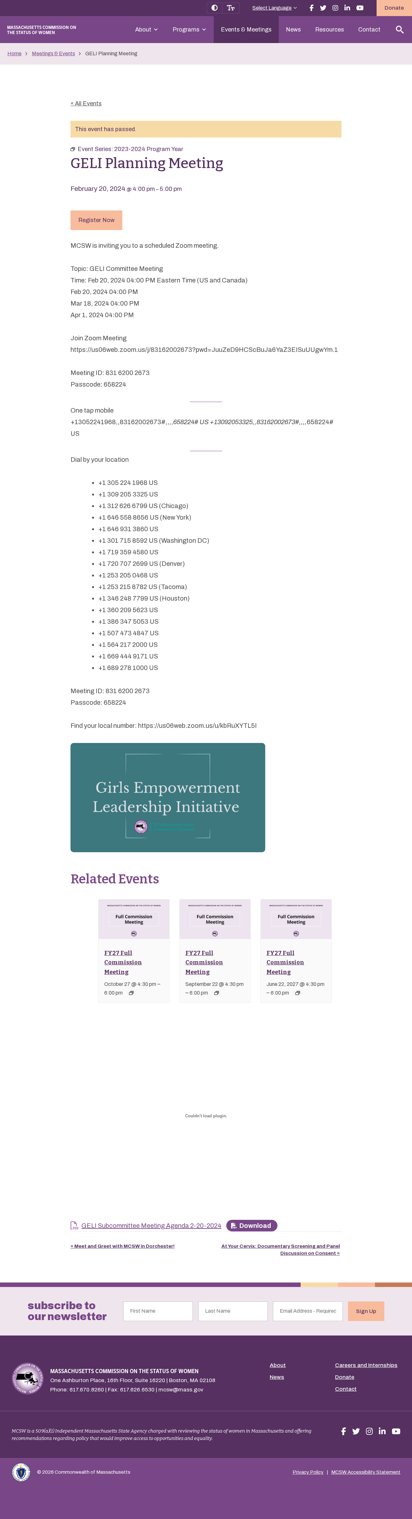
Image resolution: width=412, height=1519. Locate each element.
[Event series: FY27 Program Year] (131, 993)
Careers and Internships (366, 1365)
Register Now (96, 220)
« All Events (86, 103)
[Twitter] (323, 8)
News (293, 29)
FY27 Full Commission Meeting (123, 963)
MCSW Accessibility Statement (365, 1472)
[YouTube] (360, 8)
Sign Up (366, 1311)
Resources (329, 29)
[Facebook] (312, 8)
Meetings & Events (53, 53)
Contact (369, 29)
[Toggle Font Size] (230, 8)
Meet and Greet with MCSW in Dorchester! (122, 1246)
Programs (186, 29)
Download (255, 1225)
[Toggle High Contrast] (214, 8)
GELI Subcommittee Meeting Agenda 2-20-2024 (151, 1225)
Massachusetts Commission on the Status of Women (41, 29)
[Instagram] (335, 8)
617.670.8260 (87, 1390)
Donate (394, 8)
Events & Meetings (246, 29)
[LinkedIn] (347, 8)
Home (14, 53)
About (143, 29)
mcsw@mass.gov (180, 1390)
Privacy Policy (308, 1472)
